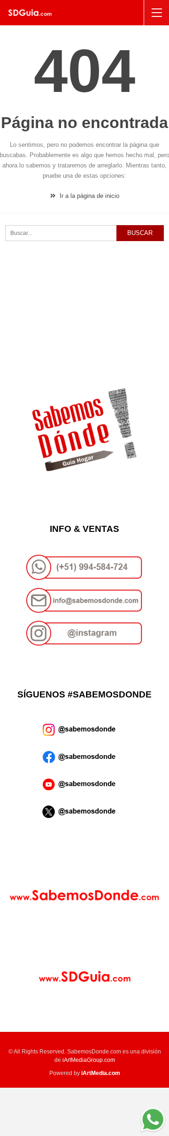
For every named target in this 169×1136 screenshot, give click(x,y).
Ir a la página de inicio (88, 195)
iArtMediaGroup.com (88, 1060)
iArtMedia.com (100, 1073)
